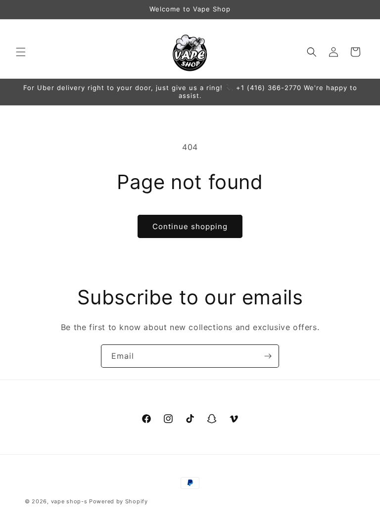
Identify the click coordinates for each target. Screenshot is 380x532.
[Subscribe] (268, 356)
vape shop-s (69, 501)
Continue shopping (190, 226)
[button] (21, 52)
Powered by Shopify (118, 501)
